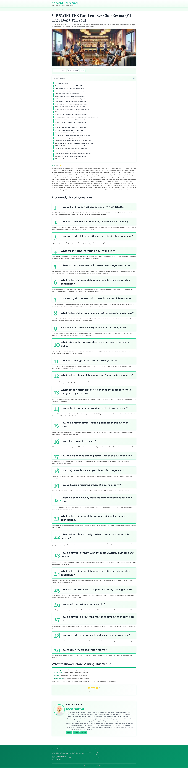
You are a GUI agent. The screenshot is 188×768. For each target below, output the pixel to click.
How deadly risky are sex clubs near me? (67, 158)
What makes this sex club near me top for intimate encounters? (72, 114)
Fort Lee (61, 9)
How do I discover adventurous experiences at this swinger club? (72, 122)
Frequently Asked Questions (62, 83)
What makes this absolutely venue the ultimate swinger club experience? (73, 98)
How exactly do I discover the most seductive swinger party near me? (73, 153)
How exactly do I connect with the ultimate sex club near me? (71, 101)
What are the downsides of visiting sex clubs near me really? (70, 88)
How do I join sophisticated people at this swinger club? (70, 130)
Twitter (69, 732)
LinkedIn (83, 732)
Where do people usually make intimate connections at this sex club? (73, 135)
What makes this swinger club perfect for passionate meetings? (71, 104)
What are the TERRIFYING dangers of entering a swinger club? (72, 148)
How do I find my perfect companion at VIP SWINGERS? (69, 85)
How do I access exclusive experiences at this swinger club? (70, 106)
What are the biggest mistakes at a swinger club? (68, 111)
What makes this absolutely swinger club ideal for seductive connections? (74, 138)
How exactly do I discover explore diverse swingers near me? (71, 156)
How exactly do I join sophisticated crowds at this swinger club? (71, 91)
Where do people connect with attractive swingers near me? (70, 96)
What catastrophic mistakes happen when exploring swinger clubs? (73, 109)
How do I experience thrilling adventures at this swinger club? (71, 127)
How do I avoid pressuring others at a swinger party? (69, 132)
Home (53, 9)
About (96, 752)
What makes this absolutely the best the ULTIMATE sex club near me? (74, 140)
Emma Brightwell (75, 708)
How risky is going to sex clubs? (64, 125)
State (57, 9)
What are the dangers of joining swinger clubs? (67, 93)
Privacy (97, 757)
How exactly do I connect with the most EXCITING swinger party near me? (75, 143)
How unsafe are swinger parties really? (66, 151)
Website (83, 70)
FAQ (96, 754)
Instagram (76, 732)
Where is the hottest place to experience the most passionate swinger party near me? (77, 117)
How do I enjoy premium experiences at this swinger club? (71, 119)
